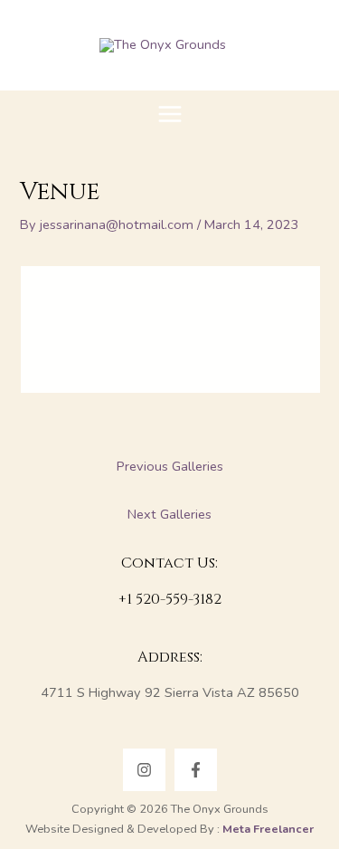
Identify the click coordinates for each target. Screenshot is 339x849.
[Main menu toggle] (169, 114)
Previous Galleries (170, 466)
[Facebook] (195, 770)
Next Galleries (169, 514)
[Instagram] (144, 770)
